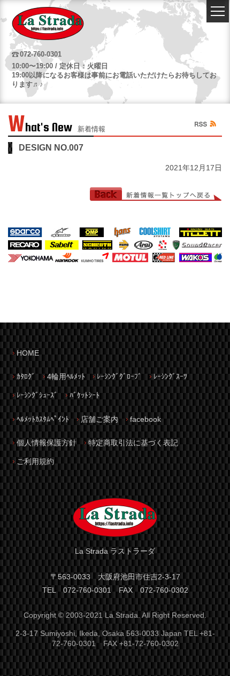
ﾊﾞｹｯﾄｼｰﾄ (84, 395)
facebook (145, 419)
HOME (28, 353)
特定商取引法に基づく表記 (133, 442)
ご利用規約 (35, 461)
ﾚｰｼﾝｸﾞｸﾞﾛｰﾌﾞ (119, 376)
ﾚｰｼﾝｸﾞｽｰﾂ (170, 376)
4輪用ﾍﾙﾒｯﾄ (66, 376)
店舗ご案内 (99, 419)
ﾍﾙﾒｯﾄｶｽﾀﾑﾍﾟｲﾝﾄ (43, 419)
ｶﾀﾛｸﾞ (26, 376)
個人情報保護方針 (46, 442)
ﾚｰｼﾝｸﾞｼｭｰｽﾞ (37, 395)
